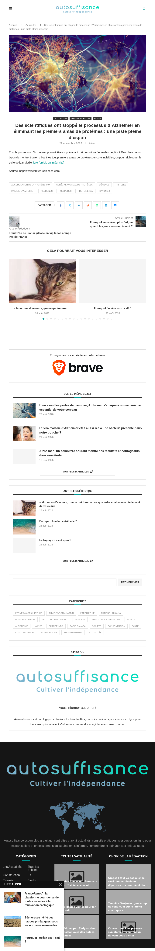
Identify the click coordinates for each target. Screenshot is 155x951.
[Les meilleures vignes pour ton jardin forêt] (76, 902)
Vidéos (131, 619)
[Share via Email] (115, 205)
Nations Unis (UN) (111, 613)
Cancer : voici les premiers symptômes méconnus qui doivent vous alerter (125, 932)
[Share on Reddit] (88, 205)
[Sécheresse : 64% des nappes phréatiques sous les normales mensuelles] (12, 921)
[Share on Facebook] (60, 205)
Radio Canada (77, 626)
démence (104, 185)
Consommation (116, 626)
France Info (56, 626)
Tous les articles (33, 868)
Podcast (80, 619)
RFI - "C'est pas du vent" (55, 619)
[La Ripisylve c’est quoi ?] (112, 281)
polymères (65, 191)
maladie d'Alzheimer (22, 191)
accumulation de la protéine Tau (30, 185)
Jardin (32, 880)
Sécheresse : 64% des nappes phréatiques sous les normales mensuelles (41, 921)
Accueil (13, 25)
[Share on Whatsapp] (97, 205)
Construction (11, 875)
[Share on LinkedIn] (79, 205)
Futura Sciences (25, 632)
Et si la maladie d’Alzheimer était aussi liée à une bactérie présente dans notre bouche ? (90, 430)
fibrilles (121, 185)
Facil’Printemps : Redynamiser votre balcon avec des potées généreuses (76, 932)
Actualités (31, 25)
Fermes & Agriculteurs (28, 613)
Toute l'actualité (76, 856)
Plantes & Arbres (25, 619)
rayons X (104, 191)
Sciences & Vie (49, 632)
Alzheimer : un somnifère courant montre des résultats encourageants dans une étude (89, 453)
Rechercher (130, 582)
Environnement (73, 632)
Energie (8, 880)
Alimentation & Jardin (61, 613)
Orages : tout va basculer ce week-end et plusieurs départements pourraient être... (128, 881)
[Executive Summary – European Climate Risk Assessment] (76, 876)
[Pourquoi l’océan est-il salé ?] (42, 281)
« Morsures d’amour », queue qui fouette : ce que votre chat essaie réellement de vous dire (89, 504)
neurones (47, 191)
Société (96, 626)
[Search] (144, 9)
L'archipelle (87, 613)
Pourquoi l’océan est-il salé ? (42, 308)
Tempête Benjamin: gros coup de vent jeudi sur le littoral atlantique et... (127, 907)
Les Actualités (12, 866)
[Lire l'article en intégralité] (48, 162)
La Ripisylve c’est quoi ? (113, 308)
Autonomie (21, 626)
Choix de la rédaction (128, 856)
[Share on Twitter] (70, 205)
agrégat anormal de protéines (74, 185)
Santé (135, 626)
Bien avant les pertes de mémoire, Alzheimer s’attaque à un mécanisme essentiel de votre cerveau (90, 407)
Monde (38, 626)
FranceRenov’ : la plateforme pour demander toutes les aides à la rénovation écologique (42, 899)
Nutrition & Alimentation (106, 619)
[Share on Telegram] (106, 205)
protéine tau (85, 191)
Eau (30, 875)
